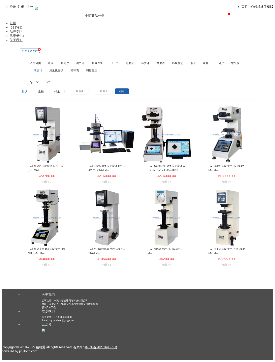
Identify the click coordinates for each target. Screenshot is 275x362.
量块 (206, 63)
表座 (51, 63)
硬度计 (38, 70)
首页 (13, 23)
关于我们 (16, 40)
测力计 (80, 63)
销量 (57, 91)
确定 (122, 91)
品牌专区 (16, 31)
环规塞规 (177, 63)
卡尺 (193, 63)
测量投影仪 (56, 70)
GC (47, 82)
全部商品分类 (94, 15)
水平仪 (235, 63)
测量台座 (91, 70)
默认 (24, 91)
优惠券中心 (18, 35)
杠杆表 (74, 70)
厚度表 (160, 63)
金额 (41, 91)
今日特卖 (16, 27)
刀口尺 (114, 63)
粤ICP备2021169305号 (101, 347)
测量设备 (97, 63)
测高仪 (65, 63)
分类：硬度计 (30, 50)
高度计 (145, 63)
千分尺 (220, 63)
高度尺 (129, 63)
